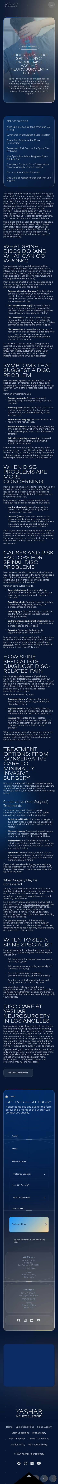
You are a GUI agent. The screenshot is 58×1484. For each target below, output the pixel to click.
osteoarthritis (23, 301)
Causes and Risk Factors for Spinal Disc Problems (28, 149)
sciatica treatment (12, 867)
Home (9, 1427)
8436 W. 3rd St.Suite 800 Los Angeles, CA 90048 (28, 1262)
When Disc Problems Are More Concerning (23, 141)
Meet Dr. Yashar (17, 1439)
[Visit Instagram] (25, 1320)
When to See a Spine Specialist (24, 172)
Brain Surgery (39, 1433)
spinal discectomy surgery (36, 905)
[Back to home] (11, 5)
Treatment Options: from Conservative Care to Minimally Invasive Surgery (28, 165)
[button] (51, 5)
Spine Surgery (44, 1427)
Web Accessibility (37, 1445)
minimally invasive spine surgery (19, 1046)
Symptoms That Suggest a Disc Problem (28, 135)
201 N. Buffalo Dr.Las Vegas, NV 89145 (28, 1294)
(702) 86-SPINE (28, 1299)
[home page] (29, 1413)
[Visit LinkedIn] (31, 1320)
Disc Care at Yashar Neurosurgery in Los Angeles (29, 179)
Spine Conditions (25, 1427)
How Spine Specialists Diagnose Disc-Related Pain (27, 157)
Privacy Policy (18, 1445)
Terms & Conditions (38, 1439)
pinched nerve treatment (17, 992)
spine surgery (42, 923)
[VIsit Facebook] (18, 1320)
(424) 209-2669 (28, 1269)
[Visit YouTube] (38, 1320)
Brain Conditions (20, 1433)
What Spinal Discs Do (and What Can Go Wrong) (28, 128)
